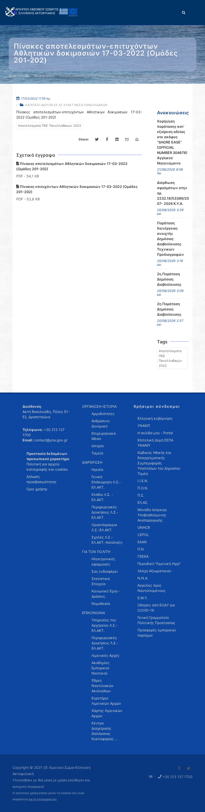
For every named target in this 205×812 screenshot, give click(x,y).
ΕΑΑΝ (142, 542)
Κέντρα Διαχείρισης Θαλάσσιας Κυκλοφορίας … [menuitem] (105, 731)
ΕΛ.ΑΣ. (143, 502)
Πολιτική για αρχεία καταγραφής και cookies (47, 466)
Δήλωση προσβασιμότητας (41, 479)
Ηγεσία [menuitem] (97, 469)
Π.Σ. (141, 495)
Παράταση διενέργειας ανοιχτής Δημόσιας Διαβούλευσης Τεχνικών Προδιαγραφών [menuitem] (170, 239)
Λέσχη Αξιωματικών (154, 571)
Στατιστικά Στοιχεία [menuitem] (101, 581)
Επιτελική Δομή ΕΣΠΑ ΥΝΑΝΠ (155, 442)
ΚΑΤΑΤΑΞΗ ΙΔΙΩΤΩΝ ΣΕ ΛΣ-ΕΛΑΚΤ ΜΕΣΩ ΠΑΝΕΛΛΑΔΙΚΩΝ (66, 105)
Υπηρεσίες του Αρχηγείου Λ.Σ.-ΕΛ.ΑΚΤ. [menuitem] (105, 625)
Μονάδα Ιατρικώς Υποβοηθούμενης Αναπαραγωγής (152, 515)
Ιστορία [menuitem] (98, 446)
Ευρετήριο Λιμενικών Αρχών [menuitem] (106, 700)
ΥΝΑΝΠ (144, 425)
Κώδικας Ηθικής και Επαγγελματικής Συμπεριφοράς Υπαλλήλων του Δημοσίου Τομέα (159, 463)
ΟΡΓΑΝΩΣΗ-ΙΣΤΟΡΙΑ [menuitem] (99, 406)
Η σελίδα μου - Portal (155, 433)
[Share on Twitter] (97, 139)
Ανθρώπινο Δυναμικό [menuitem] (101, 423)
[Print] (137, 139)
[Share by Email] (127, 139)
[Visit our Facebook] (179, 768)
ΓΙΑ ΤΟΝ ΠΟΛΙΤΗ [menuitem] (96, 551)
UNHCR (144, 527)
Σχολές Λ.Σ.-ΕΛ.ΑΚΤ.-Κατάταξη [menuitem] (107, 539)
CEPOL (143, 535)
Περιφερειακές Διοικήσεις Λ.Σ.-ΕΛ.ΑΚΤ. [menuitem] (105, 512)
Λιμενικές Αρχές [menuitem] (106, 655)
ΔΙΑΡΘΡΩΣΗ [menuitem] (92, 462)
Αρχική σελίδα (19, 76)
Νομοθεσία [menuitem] (101, 603)
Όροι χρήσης (37, 489)
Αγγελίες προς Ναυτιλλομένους (152, 588)
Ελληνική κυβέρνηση (155, 418)
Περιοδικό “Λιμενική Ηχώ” (159, 563)
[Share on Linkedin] (117, 139)
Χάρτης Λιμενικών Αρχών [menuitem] (107, 713)
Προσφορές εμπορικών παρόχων (157, 632)
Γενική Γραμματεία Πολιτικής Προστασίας (156, 620)
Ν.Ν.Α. (143, 578)
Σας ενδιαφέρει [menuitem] (105, 571)
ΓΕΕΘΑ (143, 556)
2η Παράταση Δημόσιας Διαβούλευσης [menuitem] (169, 279)
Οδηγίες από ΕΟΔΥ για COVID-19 (156, 607)
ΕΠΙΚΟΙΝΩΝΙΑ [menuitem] (93, 613)
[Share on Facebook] (107, 139)
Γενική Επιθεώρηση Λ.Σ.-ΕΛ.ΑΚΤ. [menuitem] (106, 482)
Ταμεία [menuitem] (97, 453)
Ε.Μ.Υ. (143, 598)
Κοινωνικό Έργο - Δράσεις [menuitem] (106, 593)
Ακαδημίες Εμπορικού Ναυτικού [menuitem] (101, 668)
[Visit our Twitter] (188, 768)
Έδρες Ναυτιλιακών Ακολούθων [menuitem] (103, 685)
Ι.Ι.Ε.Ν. (143, 481)
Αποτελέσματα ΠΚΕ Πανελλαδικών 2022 (49, 126)
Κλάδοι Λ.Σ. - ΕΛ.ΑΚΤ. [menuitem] (102, 497)
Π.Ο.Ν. (143, 488)
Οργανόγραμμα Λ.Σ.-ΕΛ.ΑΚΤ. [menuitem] (104, 527)
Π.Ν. (141, 549)
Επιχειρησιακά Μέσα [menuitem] (104, 436)
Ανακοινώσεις (44, 76)
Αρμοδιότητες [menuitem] (103, 413)
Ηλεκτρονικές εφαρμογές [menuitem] (103, 561)
